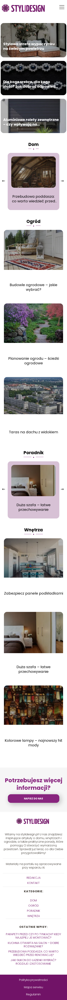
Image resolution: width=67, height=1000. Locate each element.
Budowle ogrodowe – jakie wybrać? (33, 287)
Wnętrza (33, 530)
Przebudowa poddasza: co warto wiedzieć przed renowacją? (33, 198)
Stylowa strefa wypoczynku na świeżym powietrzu (29, 46)
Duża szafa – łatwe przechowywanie (33, 507)
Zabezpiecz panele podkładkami (33, 593)
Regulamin (33, 994)
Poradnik (34, 453)
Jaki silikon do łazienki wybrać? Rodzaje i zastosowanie (33, 962)
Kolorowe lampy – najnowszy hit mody (33, 742)
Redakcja (34, 878)
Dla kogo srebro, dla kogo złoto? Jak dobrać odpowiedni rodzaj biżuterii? (31, 84)
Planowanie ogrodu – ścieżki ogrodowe (33, 360)
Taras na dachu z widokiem (33, 432)
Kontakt (33, 883)
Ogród (33, 221)
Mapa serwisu (33, 987)
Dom (33, 144)
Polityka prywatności (33, 980)
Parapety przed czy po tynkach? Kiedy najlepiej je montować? (33, 936)
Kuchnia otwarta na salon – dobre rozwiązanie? (33, 944)
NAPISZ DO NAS (33, 798)
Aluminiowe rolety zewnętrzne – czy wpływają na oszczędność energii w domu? (31, 121)
